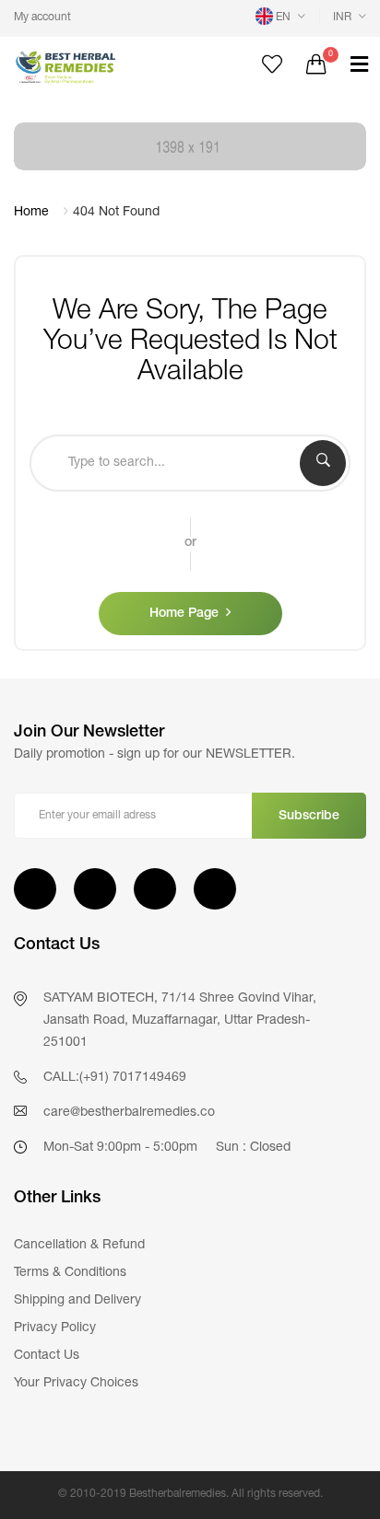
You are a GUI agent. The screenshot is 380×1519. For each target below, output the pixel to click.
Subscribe (309, 816)
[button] (280, 17)
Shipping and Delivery (77, 1300)
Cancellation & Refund (79, 1245)
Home (31, 212)
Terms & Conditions (70, 1273)
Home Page (184, 614)
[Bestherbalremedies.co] (95, 67)
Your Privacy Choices (76, 1383)
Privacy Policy (55, 1328)
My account (42, 17)
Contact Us (46, 1356)
